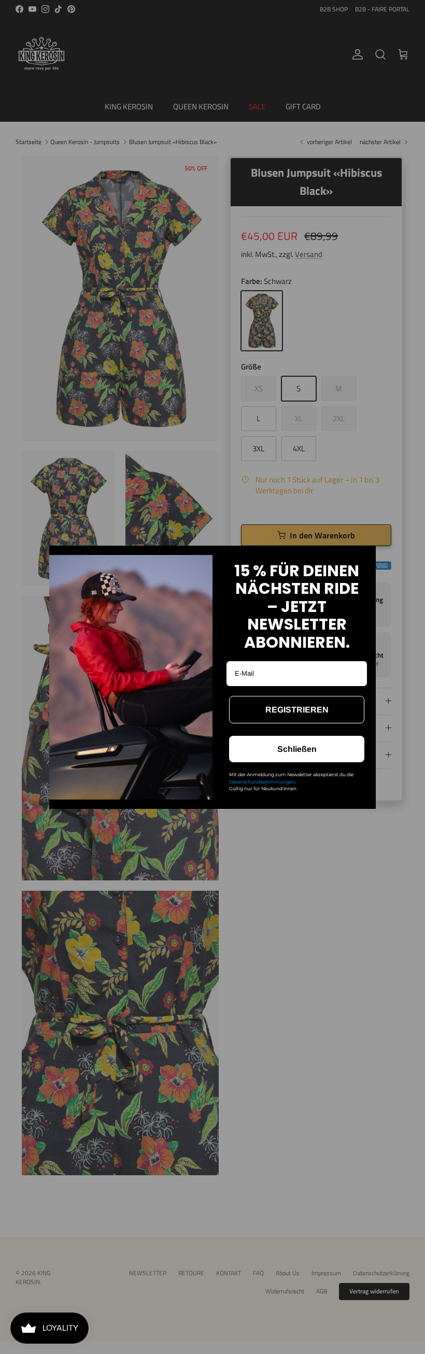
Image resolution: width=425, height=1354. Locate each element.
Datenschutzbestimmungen (262, 782)
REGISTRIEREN (297, 709)
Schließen (297, 749)
